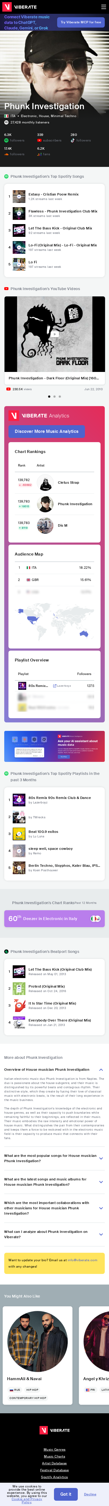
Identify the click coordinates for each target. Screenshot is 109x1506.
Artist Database (54, 1463)
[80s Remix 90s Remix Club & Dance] (19, 800)
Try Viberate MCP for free (81, 22)
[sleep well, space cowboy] (19, 851)
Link (55, 686)
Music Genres (55, 1449)
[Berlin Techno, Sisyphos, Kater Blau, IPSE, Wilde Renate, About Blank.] (19, 868)
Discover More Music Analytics (47, 431)
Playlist (23, 674)
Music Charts (54, 1456)
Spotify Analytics (54, 1477)
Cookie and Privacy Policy (27, 1500)
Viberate (19, 7)
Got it (65, 1494)
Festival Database (54, 1470)
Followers (84, 674)
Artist (40, 465)
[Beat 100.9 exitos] (19, 834)
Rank (21, 465)
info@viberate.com (83, 1260)
